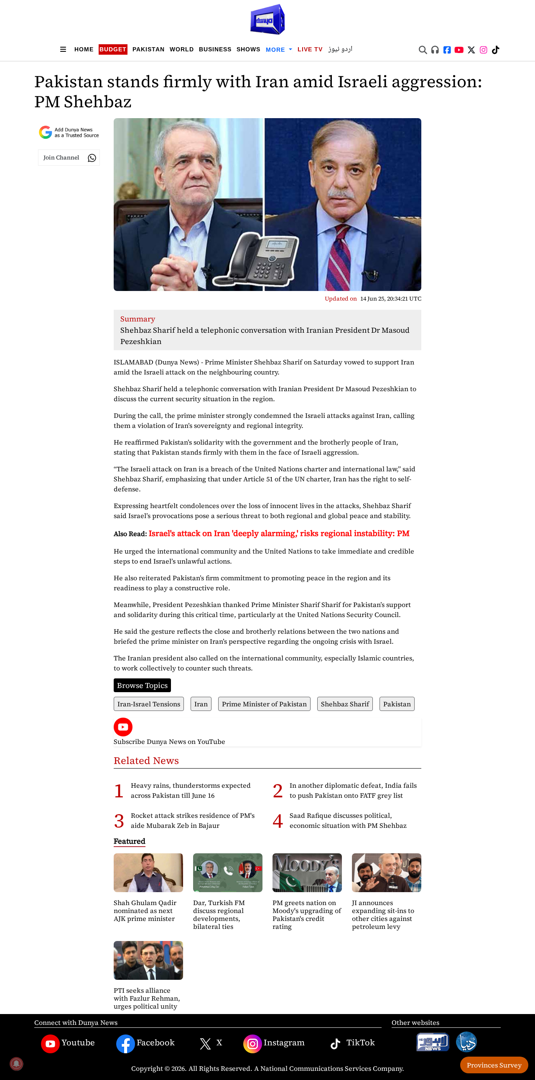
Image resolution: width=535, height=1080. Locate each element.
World (182, 49)
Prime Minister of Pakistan (264, 703)
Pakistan (148, 49)
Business (215, 49)
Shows (248, 49)
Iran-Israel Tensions (148, 703)
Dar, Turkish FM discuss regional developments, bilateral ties (219, 914)
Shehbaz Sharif (345, 703)
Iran (201, 703)
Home (84, 49)
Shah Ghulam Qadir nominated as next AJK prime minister (145, 910)
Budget (113, 49)
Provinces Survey (494, 1065)
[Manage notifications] (16, 1063)
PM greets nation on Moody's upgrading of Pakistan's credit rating (307, 914)
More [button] (276, 49)
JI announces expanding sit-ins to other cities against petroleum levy (383, 914)
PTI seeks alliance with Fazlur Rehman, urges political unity (147, 998)
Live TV (310, 49)
